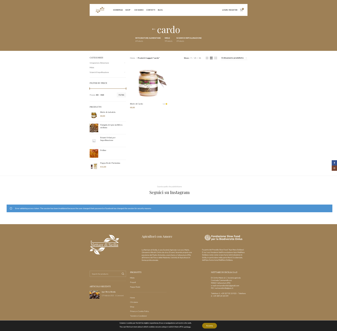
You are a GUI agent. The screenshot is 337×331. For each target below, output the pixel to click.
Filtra (121, 95)
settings (187, 327)
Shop (132, 307)
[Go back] (153, 29)
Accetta (209, 326)
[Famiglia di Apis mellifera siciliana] (94, 128)
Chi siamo (134, 302)
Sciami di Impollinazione (99, 72)
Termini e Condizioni (138, 316)
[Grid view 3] (211, 58)
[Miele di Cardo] (148, 82)
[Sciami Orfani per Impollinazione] (94, 140)
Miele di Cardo (136, 104)
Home (132, 58)
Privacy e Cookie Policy (139, 311)
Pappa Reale (135, 287)
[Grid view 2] (207, 58)
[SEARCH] (123, 274)
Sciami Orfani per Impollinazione (108, 138)
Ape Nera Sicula (108, 292)
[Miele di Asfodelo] (94, 115)
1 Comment (119, 296)
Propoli (133, 282)
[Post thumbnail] (95, 295)
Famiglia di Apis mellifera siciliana (111, 126)
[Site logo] (100, 10)
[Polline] (94, 153)
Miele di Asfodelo (108, 112)
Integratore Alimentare (99, 63)
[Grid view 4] (215, 58)
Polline (103, 150)
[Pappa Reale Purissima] (94, 166)
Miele (92, 67)
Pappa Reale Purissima (110, 163)
